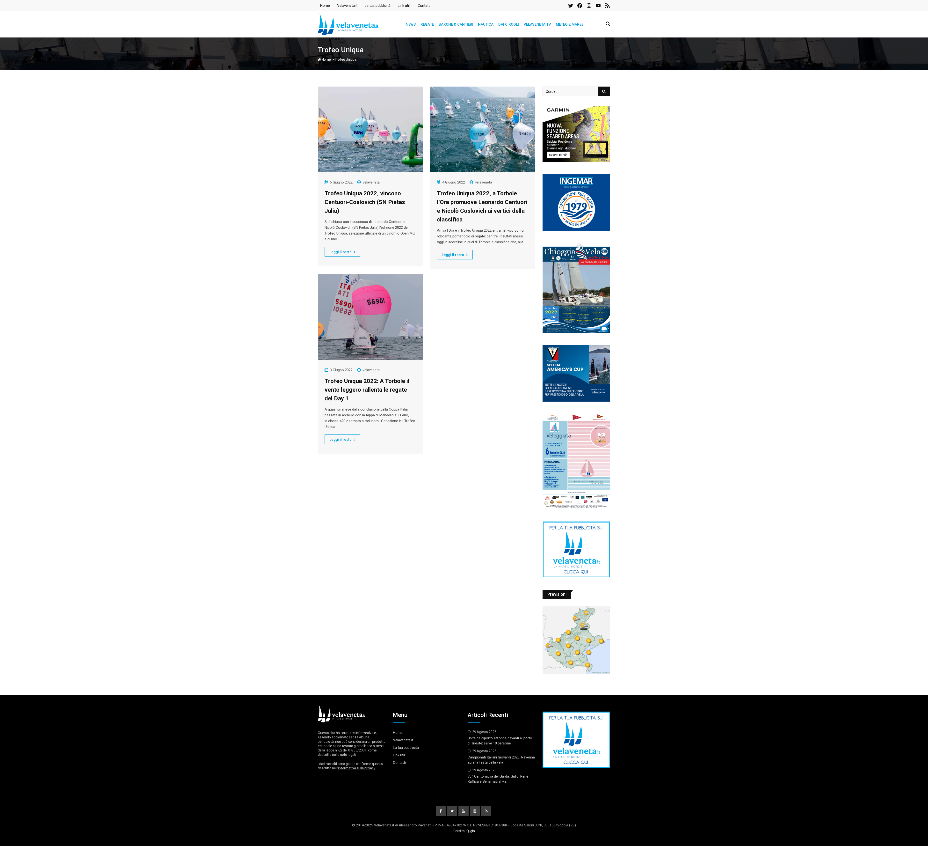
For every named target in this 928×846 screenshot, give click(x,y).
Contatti (424, 5)
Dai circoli (508, 24)
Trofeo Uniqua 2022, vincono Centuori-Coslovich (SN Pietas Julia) (365, 202)
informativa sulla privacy (356, 768)
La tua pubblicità (378, 5)
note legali (348, 755)
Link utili (404, 5)
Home (325, 5)
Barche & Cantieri (456, 24)
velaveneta (371, 182)
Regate (427, 24)
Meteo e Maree (569, 24)
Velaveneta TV (537, 24)
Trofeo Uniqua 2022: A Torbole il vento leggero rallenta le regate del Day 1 (367, 390)
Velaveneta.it (347, 5)
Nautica (485, 24)
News (411, 24)
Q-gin (470, 831)
